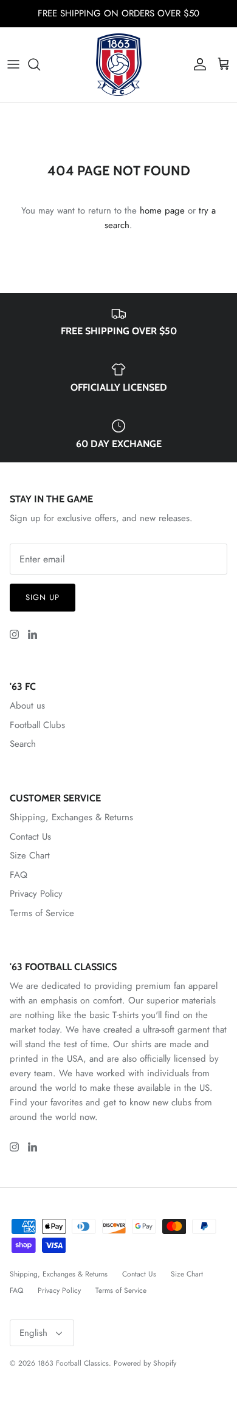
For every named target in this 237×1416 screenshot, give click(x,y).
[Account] (197, 64)
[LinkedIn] (32, 634)
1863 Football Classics (73, 1363)
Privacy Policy (36, 893)
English (33, 1333)
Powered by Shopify (145, 1363)
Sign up (43, 597)
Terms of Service (42, 913)
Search (23, 743)
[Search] (40, 64)
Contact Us (30, 836)
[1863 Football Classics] (119, 64)
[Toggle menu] (13, 64)
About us (27, 705)
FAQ (18, 875)
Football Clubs (37, 725)
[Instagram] (14, 634)
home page (162, 210)
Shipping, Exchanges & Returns (71, 817)
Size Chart (30, 855)
